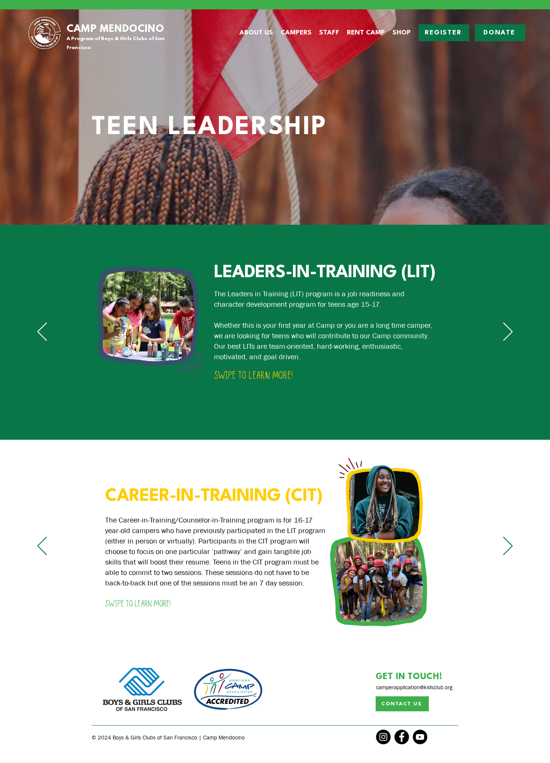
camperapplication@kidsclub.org (414, 687)
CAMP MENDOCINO (115, 29)
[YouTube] (420, 737)
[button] (256, 33)
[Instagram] (383, 737)
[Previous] (42, 332)
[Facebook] (401, 737)
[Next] (508, 332)
